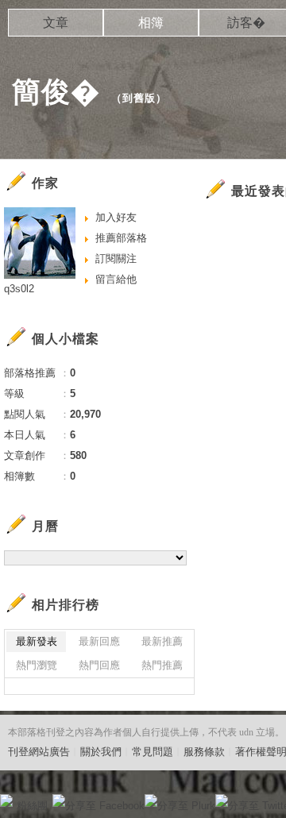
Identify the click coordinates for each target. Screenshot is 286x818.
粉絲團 (32, 806)
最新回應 (99, 641)
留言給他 (116, 279)
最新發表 (36, 641)
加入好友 (116, 217)
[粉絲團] (6, 800)
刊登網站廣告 (39, 752)
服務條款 (204, 752)
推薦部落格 (121, 238)
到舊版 (139, 98)
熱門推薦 (162, 665)
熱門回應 (99, 665)
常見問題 (152, 752)
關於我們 (101, 752)
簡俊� (56, 91)
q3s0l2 (19, 289)
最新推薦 (162, 641)
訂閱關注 (116, 258)
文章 (55, 22)
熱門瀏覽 (36, 665)
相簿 (151, 22)
